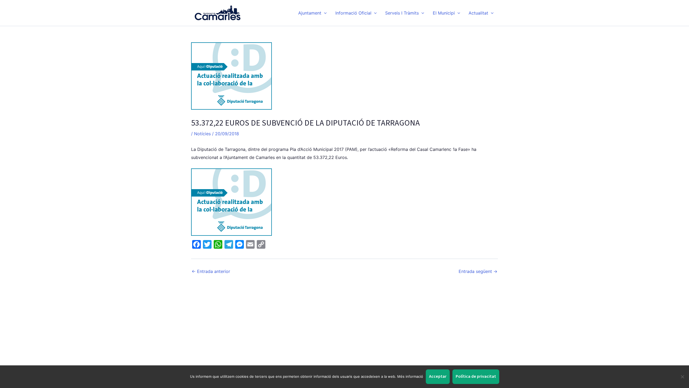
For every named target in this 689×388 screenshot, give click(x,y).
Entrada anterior (211, 271)
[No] (682, 376)
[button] (324, 13)
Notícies (202, 133)
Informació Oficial (353, 13)
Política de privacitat (476, 376)
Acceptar (438, 376)
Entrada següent (478, 271)
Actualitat (478, 13)
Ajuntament (309, 13)
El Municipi (444, 13)
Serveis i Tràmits (402, 13)
